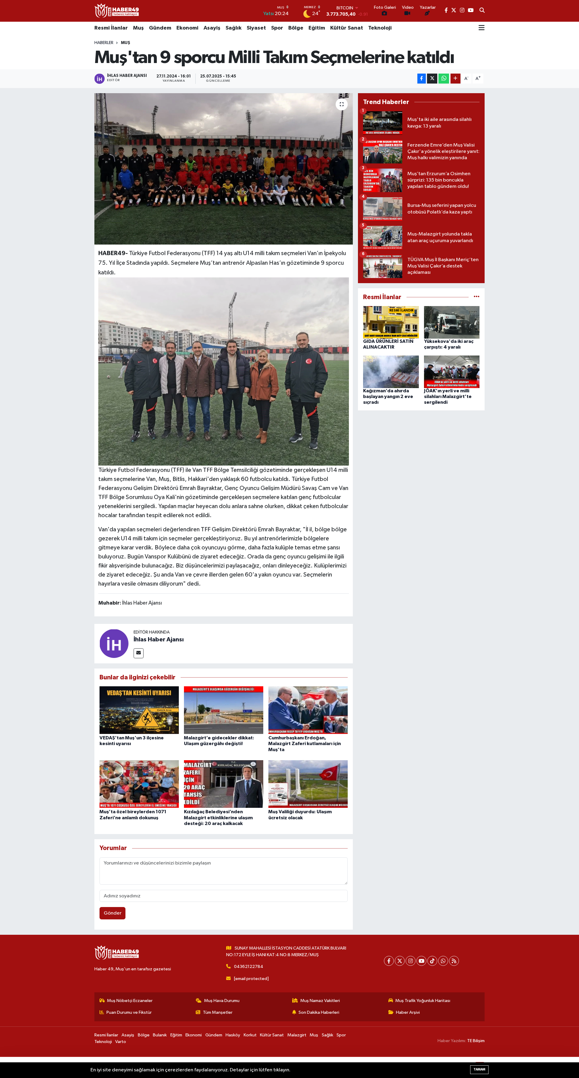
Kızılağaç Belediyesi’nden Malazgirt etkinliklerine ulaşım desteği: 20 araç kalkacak (218, 817)
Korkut (250, 1035)
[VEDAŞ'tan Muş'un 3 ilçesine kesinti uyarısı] (139, 710)
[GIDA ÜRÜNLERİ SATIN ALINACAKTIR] (391, 322)
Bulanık (160, 1035)
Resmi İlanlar (111, 28)
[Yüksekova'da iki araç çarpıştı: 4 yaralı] (452, 322)
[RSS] (454, 961)
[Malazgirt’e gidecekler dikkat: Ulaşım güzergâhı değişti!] (223, 710)
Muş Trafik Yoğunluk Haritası (422, 1000)
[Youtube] (421, 961)
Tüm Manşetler (218, 1012)
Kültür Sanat (346, 28)
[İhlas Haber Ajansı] (114, 643)
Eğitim (316, 28)
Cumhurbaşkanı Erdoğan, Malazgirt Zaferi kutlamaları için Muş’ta (304, 743)
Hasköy (233, 1035)
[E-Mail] (139, 653)
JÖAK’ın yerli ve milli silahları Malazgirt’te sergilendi (448, 396)
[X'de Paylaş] (432, 79)
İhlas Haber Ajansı (159, 640)
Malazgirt (296, 1035)
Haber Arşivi (408, 1012)
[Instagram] (411, 961)
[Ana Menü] (482, 28)
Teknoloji (380, 28)
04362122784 (248, 966)
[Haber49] (117, 10)
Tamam (479, 1069)
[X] (400, 961)
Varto (120, 1041)
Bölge (295, 28)
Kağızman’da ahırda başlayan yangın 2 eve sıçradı (388, 396)
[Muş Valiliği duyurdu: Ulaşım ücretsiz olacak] (308, 783)
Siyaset (256, 28)
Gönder (113, 913)
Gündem (160, 28)
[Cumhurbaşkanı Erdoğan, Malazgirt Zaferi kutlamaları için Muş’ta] (308, 710)
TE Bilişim (476, 1040)
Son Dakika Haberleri (319, 1012)
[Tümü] (476, 297)
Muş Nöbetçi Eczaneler (130, 1000)
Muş (138, 28)
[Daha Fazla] (455, 79)
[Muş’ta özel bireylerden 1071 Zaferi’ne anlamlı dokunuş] (139, 783)
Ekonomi (187, 28)
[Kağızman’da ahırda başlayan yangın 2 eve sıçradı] (391, 371)
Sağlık (234, 28)
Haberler (103, 43)
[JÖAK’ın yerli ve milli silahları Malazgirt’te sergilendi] (452, 371)
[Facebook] (389, 961)
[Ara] (482, 11)
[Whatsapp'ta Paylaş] (443, 79)
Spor (277, 28)
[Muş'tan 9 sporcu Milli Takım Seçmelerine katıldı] (223, 169)
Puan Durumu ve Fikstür (129, 1012)
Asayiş (212, 28)
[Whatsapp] (443, 961)
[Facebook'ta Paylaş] (421, 79)
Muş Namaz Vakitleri (320, 1000)
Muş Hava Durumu (221, 1000)
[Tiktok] (432, 961)
